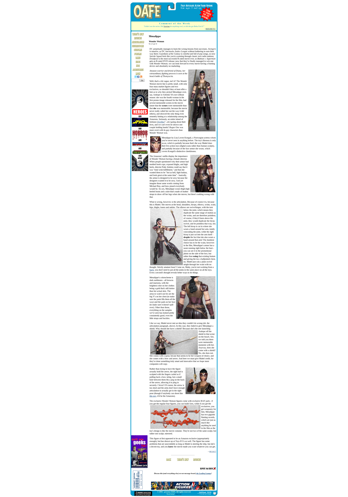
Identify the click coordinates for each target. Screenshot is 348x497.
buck (152, 270)
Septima (167, 26)
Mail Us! (178, 494)
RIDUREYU (210, 29)
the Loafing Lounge (203, 473)
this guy (153, 396)
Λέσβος (161, 122)
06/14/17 (212, 451)
